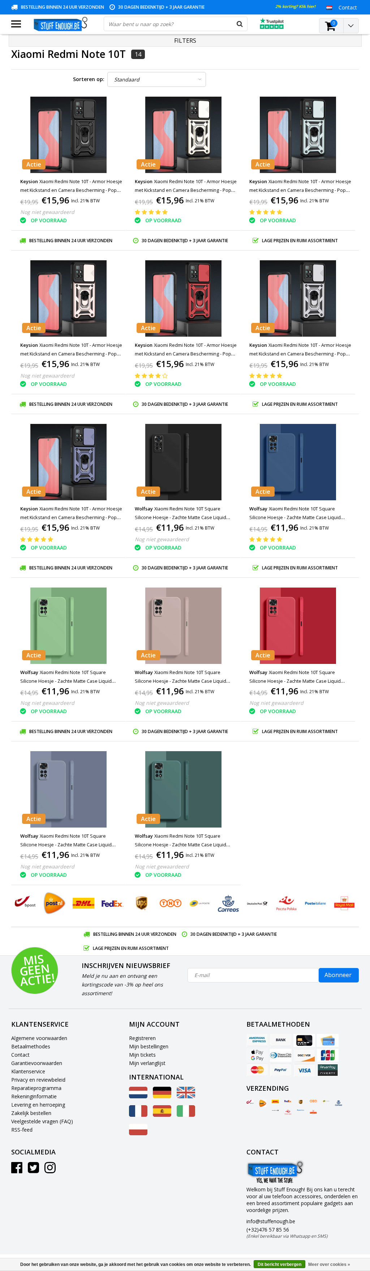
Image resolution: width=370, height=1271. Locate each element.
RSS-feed (22, 1129)
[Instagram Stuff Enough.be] (50, 1170)
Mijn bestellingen (148, 1046)
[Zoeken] (239, 23)
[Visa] (304, 1070)
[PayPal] (281, 1070)
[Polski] (138, 1133)
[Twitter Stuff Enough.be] (33, 1170)
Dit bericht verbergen (279, 1264)
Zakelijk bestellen (31, 1113)
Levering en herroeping (38, 1104)
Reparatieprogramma (36, 1088)
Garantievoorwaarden (36, 1063)
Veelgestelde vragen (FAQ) (42, 1121)
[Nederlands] (329, 7)
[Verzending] (250, 1102)
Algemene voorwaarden (39, 1038)
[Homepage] (62, 23)
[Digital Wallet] (257, 1055)
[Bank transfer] (281, 1040)
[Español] (162, 1114)
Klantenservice (28, 1071)
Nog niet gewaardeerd (47, 212)
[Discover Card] (304, 1055)
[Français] (138, 1114)
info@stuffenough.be (270, 1221)
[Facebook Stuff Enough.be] (16, 1170)
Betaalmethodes (30, 1046)
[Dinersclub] (281, 1055)
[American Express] (257, 1040)
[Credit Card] (304, 1040)
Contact (20, 1054)
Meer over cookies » (329, 1264)
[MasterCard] (257, 1070)
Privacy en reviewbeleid (38, 1079)
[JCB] (328, 1055)
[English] (186, 1096)
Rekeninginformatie (34, 1096)
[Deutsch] (162, 1096)
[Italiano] (186, 1114)
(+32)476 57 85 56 (287, 1232)
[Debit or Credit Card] (328, 1040)
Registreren (142, 1038)
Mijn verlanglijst (147, 1063)
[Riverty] (328, 1070)
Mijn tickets (142, 1054)
